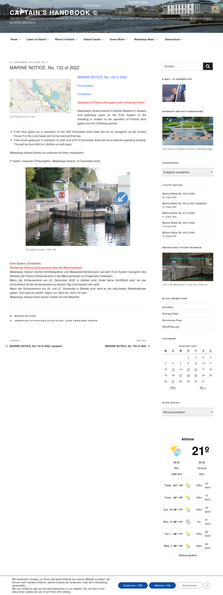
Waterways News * (145, 39)
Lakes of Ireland (36, 39)
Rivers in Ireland (64, 39)
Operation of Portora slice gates (39, 320)
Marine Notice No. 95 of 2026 (178, 232)
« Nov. (172, 387)
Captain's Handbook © (54, 12)
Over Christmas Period (82, 320)
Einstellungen (189, 585)
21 (180, 375)
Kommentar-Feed (172, 320)
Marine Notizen (25, 316)
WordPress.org (170, 326)
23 (195, 375)
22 (188, 375)
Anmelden (168, 307)
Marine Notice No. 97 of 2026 (178, 213)
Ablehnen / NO (162, 585)
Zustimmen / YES (133, 585)
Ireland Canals (92, 39)
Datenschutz (172, 39)
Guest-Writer (117, 39)
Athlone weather (188, 555)
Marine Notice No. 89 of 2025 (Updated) (184, 203)
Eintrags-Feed (170, 313)
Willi (44, 62)
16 (195, 369)
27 (173, 381)
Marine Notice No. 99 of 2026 (178, 193)
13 (173, 369)
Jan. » (203, 387)
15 (188, 369)
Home (14, 39)
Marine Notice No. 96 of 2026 (178, 222)
